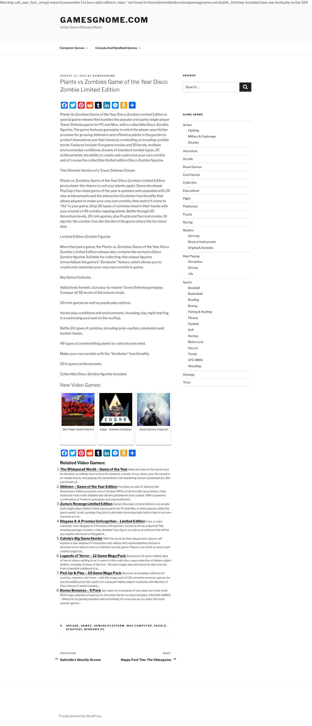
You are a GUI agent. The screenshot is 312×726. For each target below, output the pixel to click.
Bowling (193, 299)
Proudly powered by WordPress (80, 716)
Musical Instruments (202, 241)
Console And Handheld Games (116, 48)
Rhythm (188, 230)
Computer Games (72, 48)
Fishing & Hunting (200, 311)
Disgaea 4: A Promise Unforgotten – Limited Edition (102, 521)
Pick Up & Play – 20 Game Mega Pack (90, 573)
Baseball (194, 288)
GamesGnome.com (104, 20)
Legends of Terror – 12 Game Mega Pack (93, 556)
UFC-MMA (195, 360)
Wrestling (194, 366)
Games (86, 625)
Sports (187, 282)
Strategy (74, 629)
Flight (186, 198)
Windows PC (94, 629)
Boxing (192, 306)
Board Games (192, 167)
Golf (191, 330)
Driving (193, 267)
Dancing (193, 236)
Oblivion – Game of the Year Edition (88, 487)
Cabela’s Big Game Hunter (81, 538)
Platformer (190, 206)
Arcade (72, 625)
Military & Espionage (202, 136)
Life (190, 274)
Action (187, 125)
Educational (191, 190)
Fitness (193, 318)
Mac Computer (139, 625)
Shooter (193, 142)
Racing (188, 222)
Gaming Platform (109, 625)
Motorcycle (196, 342)
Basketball (195, 293)
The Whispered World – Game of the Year (94, 469)
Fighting (193, 130)
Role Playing (191, 256)
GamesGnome (104, 75)
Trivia (186, 382)
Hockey (193, 336)
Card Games (191, 174)
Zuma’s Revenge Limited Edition (86, 504)
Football (193, 324)
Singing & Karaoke (200, 247)
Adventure (190, 151)
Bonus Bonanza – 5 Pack (80, 590)
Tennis (192, 354)
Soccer (193, 348)
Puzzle (160, 625)
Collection (190, 182)
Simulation (195, 261)
